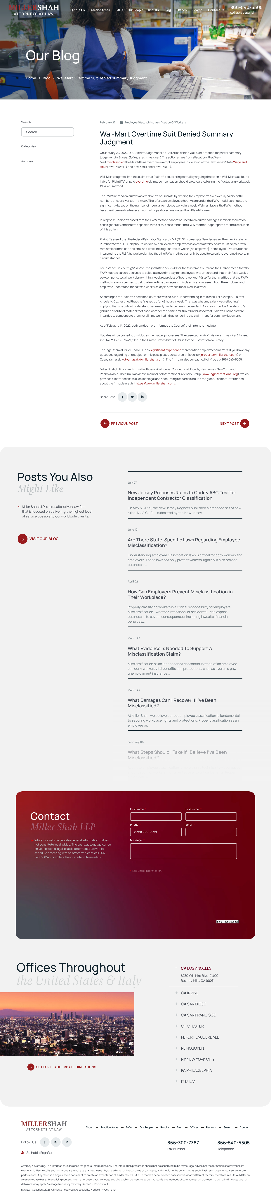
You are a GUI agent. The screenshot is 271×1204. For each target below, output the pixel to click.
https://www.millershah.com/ (155, 383)
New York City (198, 1059)
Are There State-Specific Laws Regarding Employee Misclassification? (184, 542)
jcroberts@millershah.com (218, 355)
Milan (188, 1081)
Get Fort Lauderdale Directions (66, 1067)
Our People (135, 10)
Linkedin (142, 397)
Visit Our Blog (44, 539)
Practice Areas (99, 10)
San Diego (193, 1004)
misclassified (116, 162)
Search (197, 10)
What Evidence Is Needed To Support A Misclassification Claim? (170, 651)
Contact (245, 1127)
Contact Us (216, 10)
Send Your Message (227, 921)
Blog (168, 10)
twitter (132, 397)
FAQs (119, 10)
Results (153, 10)
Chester (192, 1026)
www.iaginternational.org (220, 374)
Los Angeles (196, 968)
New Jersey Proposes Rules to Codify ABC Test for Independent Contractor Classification (182, 495)
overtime (142, 181)
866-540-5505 (246, 7)
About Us (78, 10)
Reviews (211, 1127)
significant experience (165, 350)
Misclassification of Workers (167, 122)
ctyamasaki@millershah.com (143, 359)
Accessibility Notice (87, 1189)
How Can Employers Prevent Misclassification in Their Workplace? (180, 594)
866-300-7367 (183, 1142)
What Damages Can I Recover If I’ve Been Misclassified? (172, 703)
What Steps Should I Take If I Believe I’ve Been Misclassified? (177, 755)
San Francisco (198, 1015)
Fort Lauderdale (200, 1037)
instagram (55, 1142)
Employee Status (136, 122)
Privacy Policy (108, 1189)
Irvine (190, 992)
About (89, 1127)
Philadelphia (196, 1070)
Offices (182, 10)
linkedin (67, 1142)
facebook (122, 397)
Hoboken (192, 1048)
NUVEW (25, 1189)
